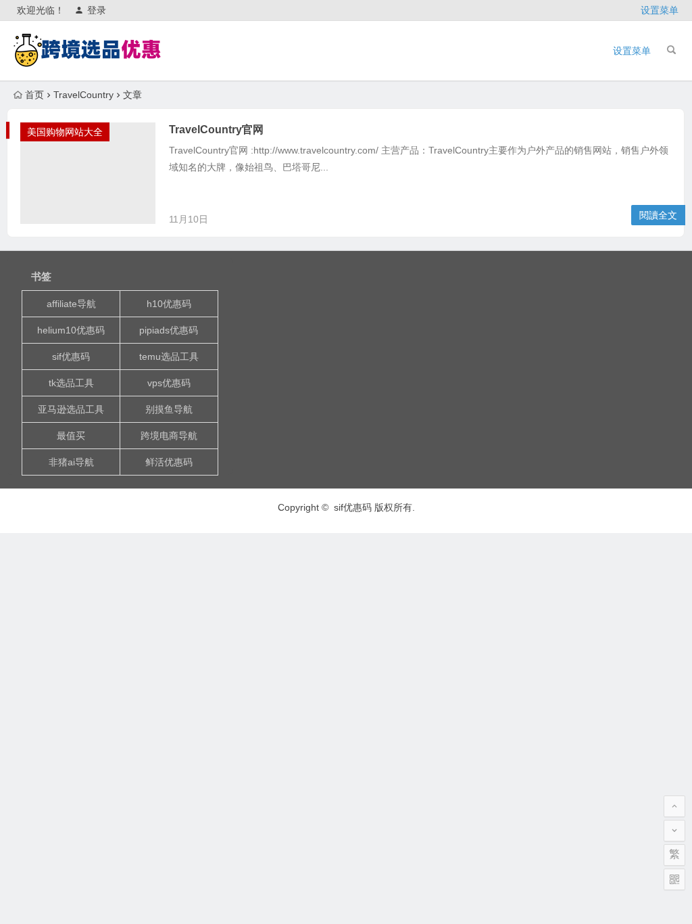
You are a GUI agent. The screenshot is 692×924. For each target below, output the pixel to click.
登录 (96, 10)
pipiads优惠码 (168, 330)
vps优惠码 (169, 382)
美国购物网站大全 (65, 131)
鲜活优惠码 (169, 462)
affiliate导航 (71, 303)
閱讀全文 (658, 215)
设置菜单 (659, 10)
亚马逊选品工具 (71, 409)
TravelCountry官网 (216, 129)
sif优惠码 (71, 356)
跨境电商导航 (169, 435)
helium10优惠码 (71, 330)
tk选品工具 (71, 382)
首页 (34, 94)
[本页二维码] (674, 879)
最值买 (71, 435)
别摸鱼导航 (169, 409)
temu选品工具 (169, 356)
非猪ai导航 (71, 462)
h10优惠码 (169, 303)
